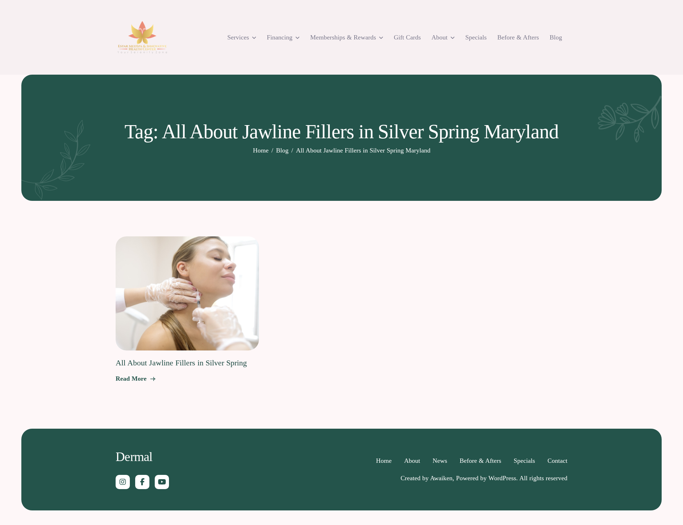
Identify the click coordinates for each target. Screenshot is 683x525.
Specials (476, 37)
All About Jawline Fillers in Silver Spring (181, 362)
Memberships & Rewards (343, 37)
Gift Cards (407, 37)
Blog (556, 37)
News (440, 460)
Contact (557, 460)
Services (238, 37)
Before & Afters (518, 37)
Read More (132, 378)
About (439, 37)
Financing (279, 37)
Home (384, 460)
